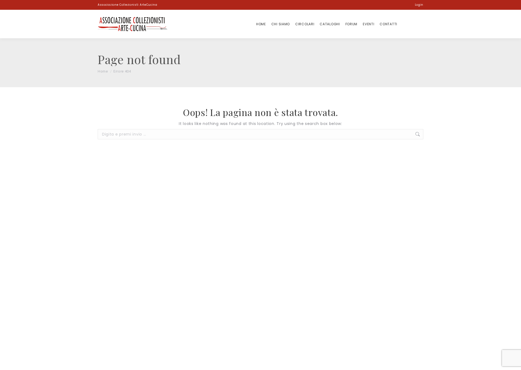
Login (419, 5)
